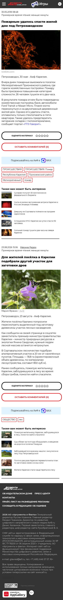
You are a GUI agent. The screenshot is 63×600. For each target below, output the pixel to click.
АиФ (21, 311)
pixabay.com (7, 71)
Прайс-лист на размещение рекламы (25, 501)
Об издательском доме (17, 493)
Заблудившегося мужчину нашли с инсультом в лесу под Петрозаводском (36, 452)
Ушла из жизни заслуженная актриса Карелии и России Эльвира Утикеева (36, 203)
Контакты (8, 497)
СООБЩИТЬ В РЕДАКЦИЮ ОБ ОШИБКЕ (24, 506)
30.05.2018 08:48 (9, 12)
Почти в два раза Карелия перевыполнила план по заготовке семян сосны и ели (36, 461)
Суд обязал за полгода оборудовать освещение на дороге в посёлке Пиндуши (36, 443)
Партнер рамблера (28, 586)
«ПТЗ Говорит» (32, 124)
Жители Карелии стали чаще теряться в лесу (34, 470)
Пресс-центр (42, 493)
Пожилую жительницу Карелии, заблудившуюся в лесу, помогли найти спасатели (36, 433)
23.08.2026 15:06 (9, 247)
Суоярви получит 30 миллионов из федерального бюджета (30, 194)
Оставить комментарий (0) (32, 147)
